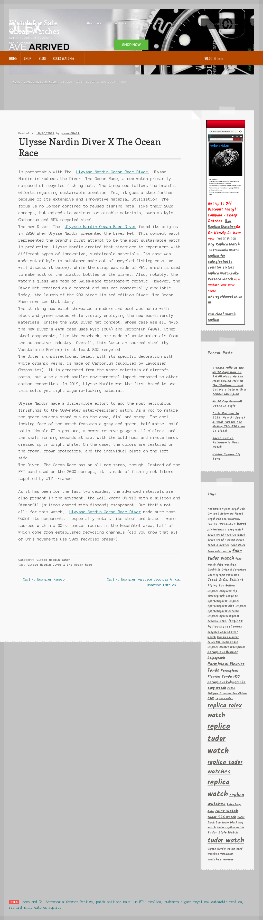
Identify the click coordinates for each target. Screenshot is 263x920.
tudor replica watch (230, 828)
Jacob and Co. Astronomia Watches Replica (57, 902)
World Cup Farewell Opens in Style (227, 403)
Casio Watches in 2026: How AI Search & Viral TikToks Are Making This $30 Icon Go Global (228, 422)
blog (42, 58)
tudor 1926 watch (222, 817)
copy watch (235, 530)
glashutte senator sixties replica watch (221, 267)
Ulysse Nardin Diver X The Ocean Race (59, 564)
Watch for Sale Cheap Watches (34, 26)
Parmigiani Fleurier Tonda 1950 (224, 673)
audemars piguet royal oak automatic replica (203, 902)
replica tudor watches (225, 766)
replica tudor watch (219, 739)
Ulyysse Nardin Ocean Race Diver (112, 172)
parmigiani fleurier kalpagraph (223, 655)
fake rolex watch (219, 551)
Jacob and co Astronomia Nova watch (225, 442)
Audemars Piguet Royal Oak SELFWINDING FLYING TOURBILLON (225, 519)
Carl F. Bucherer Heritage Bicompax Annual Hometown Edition (144, 582)
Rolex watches (63, 58)
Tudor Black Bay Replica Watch (224, 241)
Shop (27, 58)
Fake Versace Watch (223, 276)
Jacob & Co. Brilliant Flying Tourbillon (225, 582)
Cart (136, 23)
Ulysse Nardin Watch (41, 81)
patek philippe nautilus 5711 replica (128, 902)
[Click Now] (225, 162)
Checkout (155, 23)
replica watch (219, 788)
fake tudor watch (225, 554)
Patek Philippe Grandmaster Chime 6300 (227, 693)
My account (178, 23)
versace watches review (220, 856)
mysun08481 (71, 133)
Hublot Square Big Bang (226, 456)
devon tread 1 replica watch (227, 535)
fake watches (226, 565)
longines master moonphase (227, 647)
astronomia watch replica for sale (223, 256)
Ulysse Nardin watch (221, 849)
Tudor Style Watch (223, 832)
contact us (117, 23)
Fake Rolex (238, 545)
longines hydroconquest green (225, 623)
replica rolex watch (225, 711)
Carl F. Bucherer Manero (43, 579)
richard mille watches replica (35, 907)
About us (94, 23)
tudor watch (226, 841)
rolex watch (226, 811)
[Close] (242, 122)
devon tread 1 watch (221, 540)
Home (13, 58)
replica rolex (224, 698)
